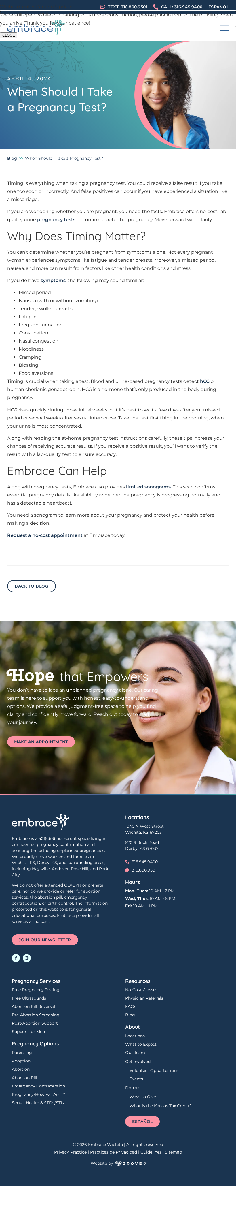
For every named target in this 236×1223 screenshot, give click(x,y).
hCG (205, 381)
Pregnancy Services (36, 981)
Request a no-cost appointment (45, 535)
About (132, 1026)
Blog (12, 158)
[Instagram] (27, 958)
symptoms (53, 280)
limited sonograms (148, 487)
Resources (138, 981)
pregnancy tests (56, 219)
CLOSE (8, 35)
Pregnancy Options (35, 1043)
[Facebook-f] (16, 958)
